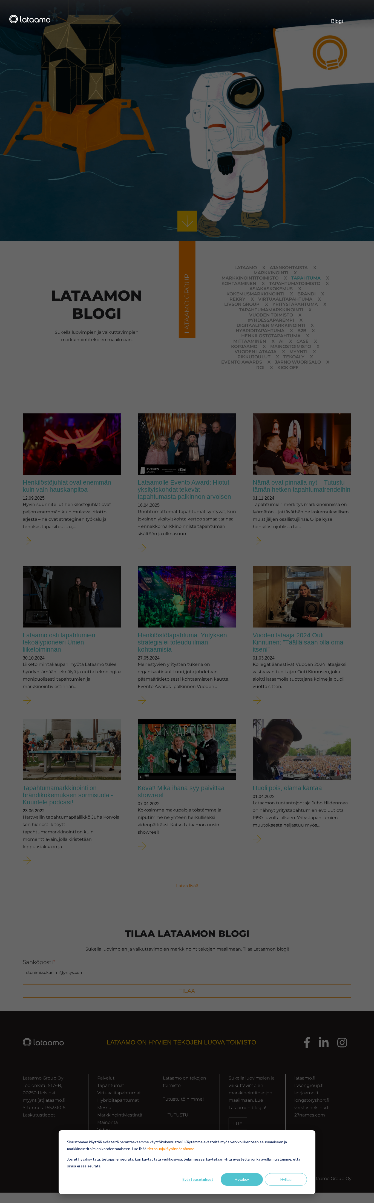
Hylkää (286, 1179)
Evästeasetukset (197, 1179)
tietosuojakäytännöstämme (170, 1148)
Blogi (337, 21)
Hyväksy (242, 1179)
